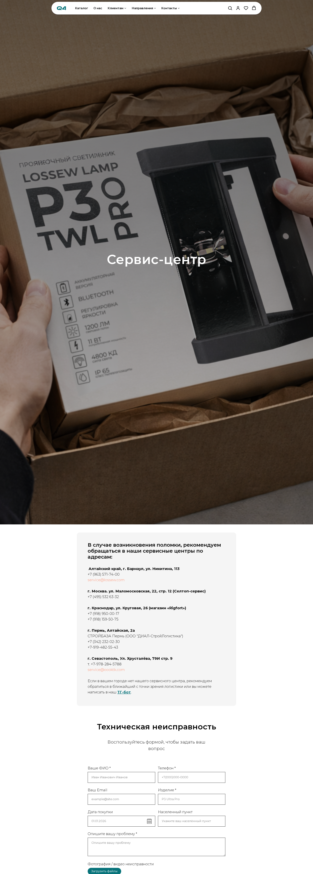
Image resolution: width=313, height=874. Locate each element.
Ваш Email (97, 790)
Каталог (81, 8)
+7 (90, 647)
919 (96, 647)
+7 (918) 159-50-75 (103, 619)
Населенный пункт (175, 812)
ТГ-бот (124, 692)
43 (116, 647)
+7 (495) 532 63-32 (103, 597)
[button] (230, 8)
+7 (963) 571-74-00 (104, 574)
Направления (142, 8)
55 (110, 647)
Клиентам (115, 8)
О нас (97, 8)
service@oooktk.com (106, 670)
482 (103, 647)
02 (112, 641)
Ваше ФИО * (99, 768)
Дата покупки (100, 812)
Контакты (169, 8)
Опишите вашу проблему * (112, 834)
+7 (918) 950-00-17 (103, 613)
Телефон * (167, 768)
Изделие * (167, 790)
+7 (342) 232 (98, 641)
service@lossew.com (106, 580)
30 (117, 641)
